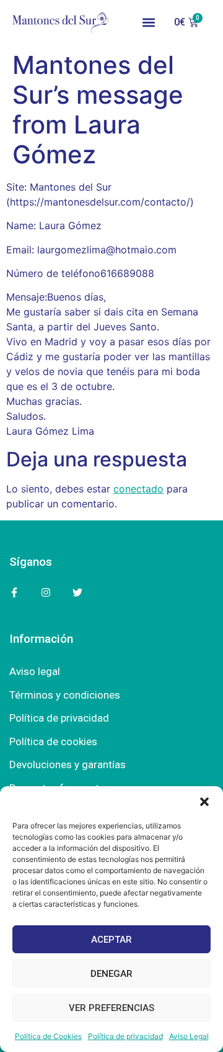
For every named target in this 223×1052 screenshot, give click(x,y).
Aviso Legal (189, 1036)
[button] (204, 802)
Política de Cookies (48, 1036)
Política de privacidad (125, 1036)
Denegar (111, 973)
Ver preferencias (111, 1007)
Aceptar (111, 939)
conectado (138, 489)
